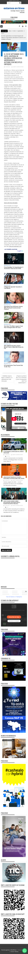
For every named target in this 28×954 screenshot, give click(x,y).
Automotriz (4, 439)
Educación (4, 464)
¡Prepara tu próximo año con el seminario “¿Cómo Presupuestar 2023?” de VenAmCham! (21, 379)
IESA (7, 507)
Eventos (3, 42)
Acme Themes (14, 951)
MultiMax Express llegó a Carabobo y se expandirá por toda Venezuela (6, 378)
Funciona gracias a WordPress (8, 950)
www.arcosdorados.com (15, 246)
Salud (6, 42)
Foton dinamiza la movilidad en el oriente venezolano (13, 452)
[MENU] (1, 26)
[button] (24, 950)
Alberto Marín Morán (18, 66)
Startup (11, 490)
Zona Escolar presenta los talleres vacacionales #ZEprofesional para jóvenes (13, 477)
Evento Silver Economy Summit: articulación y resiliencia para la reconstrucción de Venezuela (11, 502)
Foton (8, 456)
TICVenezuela (16, 490)
